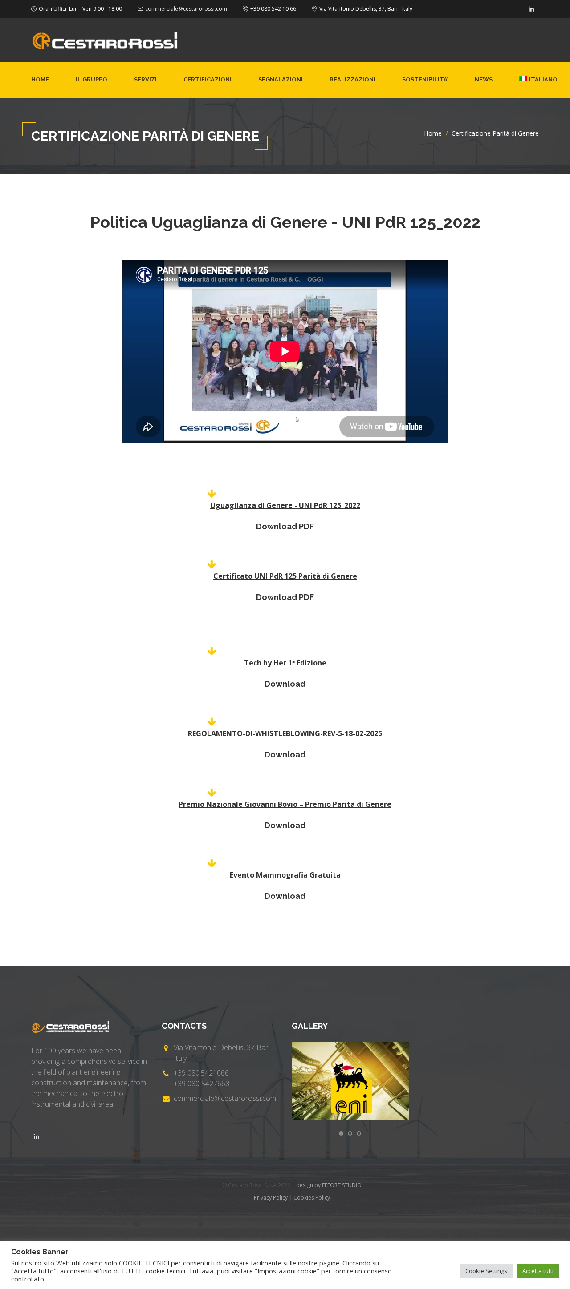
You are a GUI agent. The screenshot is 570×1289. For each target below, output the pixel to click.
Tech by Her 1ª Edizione (285, 663)
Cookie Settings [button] (486, 1271)
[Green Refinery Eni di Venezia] (350, 1081)
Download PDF (285, 526)
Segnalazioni (280, 79)
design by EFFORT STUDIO (329, 1185)
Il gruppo (91, 79)
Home (40, 79)
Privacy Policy (271, 1197)
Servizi (145, 79)
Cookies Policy (311, 1197)
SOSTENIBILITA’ (425, 79)
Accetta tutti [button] (538, 1271)
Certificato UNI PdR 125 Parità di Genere (285, 576)
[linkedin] (531, 9)
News (484, 79)
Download (285, 684)
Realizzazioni (352, 79)
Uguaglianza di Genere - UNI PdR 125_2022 (285, 505)
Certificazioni (207, 79)
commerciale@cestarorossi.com (186, 8)
